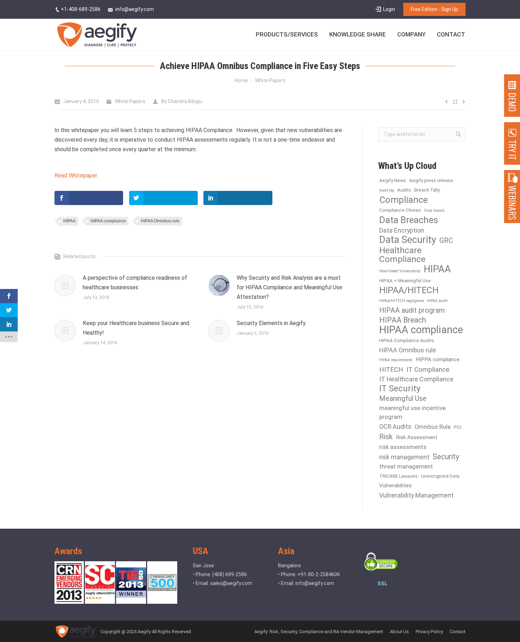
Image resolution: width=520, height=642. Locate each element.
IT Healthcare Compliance (416, 379)
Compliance (403, 199)
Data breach (434, 210)
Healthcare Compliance (402, 254)
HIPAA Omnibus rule (160, 220)
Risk (386, 436)
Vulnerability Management (416, 495)
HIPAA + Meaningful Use (405, 280)
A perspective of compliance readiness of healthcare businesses (135, 282)
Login (389, 9)
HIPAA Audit (437, 301)
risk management (404, 457)
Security (446, 456)
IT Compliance (427, 369)
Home (241, 80)
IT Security (399, 388)
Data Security (407, 239)
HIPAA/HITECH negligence (401, 301)
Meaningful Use (403, 398)
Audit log (386, 190)
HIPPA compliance (438, 359)
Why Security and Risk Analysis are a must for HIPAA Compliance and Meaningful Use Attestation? (289, 287)
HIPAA (69, 220)
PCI (457, 427)
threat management (406, 466)
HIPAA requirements (395, 360)
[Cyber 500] (162, 602)
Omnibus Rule (433, 427)
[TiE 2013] (131, 602)
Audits (404, 190)
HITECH (391, 369)
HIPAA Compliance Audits (406, 340)
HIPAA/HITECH (409, 290)
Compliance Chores (400, 210)
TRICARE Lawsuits (398, 476)
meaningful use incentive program (412, 412)
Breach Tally (427, 190)
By (181, 101)
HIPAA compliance (108, 220)
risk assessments (403, 447)
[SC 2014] (100, 602)
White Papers (270, 80)
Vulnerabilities (395, 485)
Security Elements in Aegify (271, 323)
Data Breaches (408, 220)
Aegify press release (431, 180)
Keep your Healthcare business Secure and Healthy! (136, 328)
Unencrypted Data (440, 476)
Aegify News (392, 180)
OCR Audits (395, 426)
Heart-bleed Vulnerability (400, 271)
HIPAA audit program (412, 310)
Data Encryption (401, 230)
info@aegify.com (314, 583)
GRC (446, 241)
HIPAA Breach (402, 320)
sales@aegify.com (231, 583)
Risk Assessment (416, 437)
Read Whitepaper (75, 175)
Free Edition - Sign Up (434, 9)
